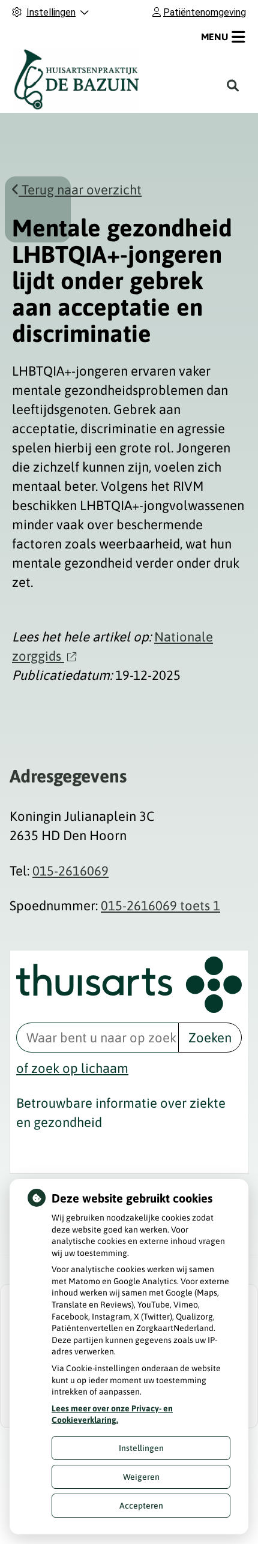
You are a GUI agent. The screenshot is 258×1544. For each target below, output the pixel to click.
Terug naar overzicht (80, 189)
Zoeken (210, 1037)
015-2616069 (70, 871)
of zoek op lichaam (72, 1068)
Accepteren (141, 1505)
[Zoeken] (233, 86)
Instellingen (141, 1448)
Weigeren (141, 1477)
